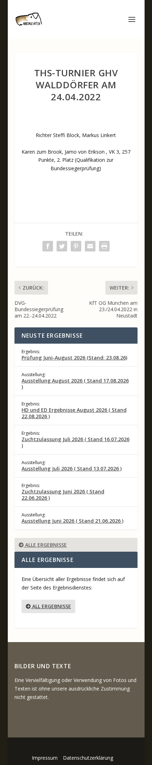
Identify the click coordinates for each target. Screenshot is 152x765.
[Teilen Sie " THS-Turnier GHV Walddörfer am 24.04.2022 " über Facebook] (48, 246)
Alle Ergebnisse (45, 544)
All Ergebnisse (51, 606)
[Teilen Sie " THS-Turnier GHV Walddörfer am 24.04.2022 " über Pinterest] (76, 246)
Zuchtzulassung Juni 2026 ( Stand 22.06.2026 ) (63, 494)
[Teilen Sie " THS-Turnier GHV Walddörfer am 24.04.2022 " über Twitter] (62, 246)
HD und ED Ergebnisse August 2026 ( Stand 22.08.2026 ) (74, 413)
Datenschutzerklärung (88, 757)
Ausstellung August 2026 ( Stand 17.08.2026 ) (75, 383)
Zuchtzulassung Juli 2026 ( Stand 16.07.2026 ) (75, 442)
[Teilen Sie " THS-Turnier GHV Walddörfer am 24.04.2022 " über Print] (104, 246)
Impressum (45, 757)
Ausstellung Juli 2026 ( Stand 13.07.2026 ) (72, 468)
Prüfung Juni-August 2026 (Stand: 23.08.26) (74, 357)
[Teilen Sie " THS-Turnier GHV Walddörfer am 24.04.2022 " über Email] (90, 246)
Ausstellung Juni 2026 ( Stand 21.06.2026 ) (72, 520)
